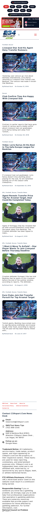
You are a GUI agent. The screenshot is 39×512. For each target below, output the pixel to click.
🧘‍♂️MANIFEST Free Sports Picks (19, 14)
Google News (11, 443)
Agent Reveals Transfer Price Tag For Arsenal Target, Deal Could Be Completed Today (17, 197)
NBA (6, 6)
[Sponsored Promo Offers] (11, 22)
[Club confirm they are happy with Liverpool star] (19, 111)
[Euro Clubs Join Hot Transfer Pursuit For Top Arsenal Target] (19, 309)
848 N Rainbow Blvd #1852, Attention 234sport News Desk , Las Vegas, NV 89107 (20, 435)
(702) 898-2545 (13, 428)
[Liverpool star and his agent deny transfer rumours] (19, 62)
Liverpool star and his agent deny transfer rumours (17, 49)
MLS (22, 10)
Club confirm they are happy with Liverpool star (18, 97)
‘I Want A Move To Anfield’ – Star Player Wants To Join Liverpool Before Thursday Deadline (19, 248)
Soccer (11, 44)
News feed (13, 403)
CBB (16, 10)
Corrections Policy (8, 405)
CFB (10, 10)
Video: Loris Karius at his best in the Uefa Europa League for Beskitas (18, 147)
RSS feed (5, 403)
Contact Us (5, 408)
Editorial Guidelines (22, 405)
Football (5, 44)
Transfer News (22, 192)
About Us (22, 403)
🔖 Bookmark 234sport (19, 2)
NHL (25, 6)
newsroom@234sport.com (17, 422)
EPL (29, 10)
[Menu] (35, 35)
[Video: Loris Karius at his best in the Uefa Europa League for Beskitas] (19, 161)
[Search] (19, 34)
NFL (12, 6)
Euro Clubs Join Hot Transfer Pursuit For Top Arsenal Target (18, 296)
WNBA (32, 6)
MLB (18, 6)
